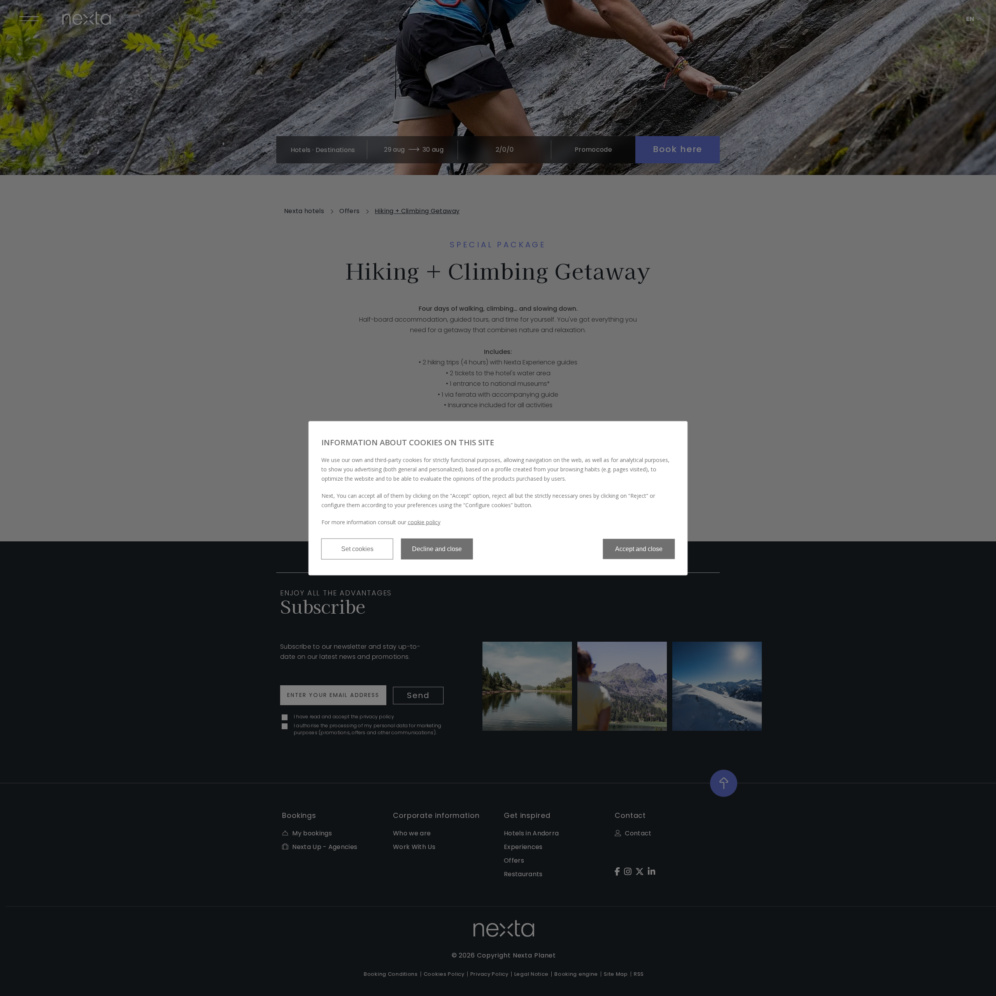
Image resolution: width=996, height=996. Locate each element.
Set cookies (357, 548)
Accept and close (639, 548)
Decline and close (437, 548)
